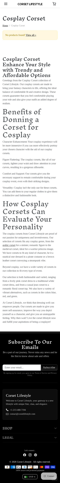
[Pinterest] (35, 455)
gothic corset (9, 245)
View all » (31, 35)
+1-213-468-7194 (18, 410)
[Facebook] (24, 455)
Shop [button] (7, 428)
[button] (6, 3)
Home (5, 25)
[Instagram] (30, 455)
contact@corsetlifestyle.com (22, 414)
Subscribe (49, 367)
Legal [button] (8, 437)
